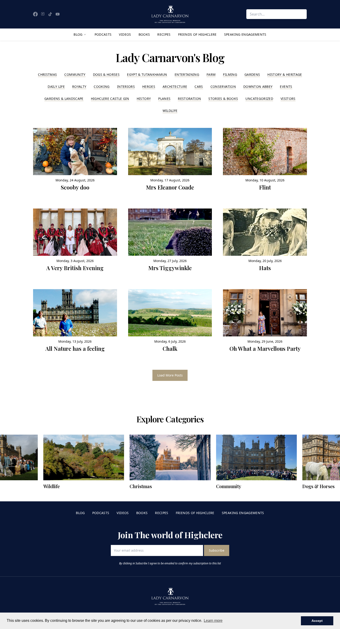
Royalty (79, 86)
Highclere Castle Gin (110, 98)
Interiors (126, 86)
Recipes (163, 34)
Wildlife (170, 110)
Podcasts (103, 34)
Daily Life (56, 86)
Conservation (223, 86)
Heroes (148, 86)
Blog (78, 34)
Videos (125, 34)
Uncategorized (259, 98)
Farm (211, 74)
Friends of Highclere (197, 34)
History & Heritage (284, 74)
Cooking (101, 86)
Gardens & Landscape (63, 98)
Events (286, 86)
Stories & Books (223, 98)
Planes (164, 98)
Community (74, 74)
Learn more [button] (213, 621)
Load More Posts (170, 375)
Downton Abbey (258, 86)
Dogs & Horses (106, 74)
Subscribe (216, 550)
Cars (199, 86)
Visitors (288, 98)
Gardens (252, 74)
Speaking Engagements (245, 34)
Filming (230, 74)
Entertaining (187, 74)
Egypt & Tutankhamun (147, 74)
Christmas (47, 74)
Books (144, 34)
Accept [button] (317, 621)
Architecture (175, 86)
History (144, 98)
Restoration (189, 98)
